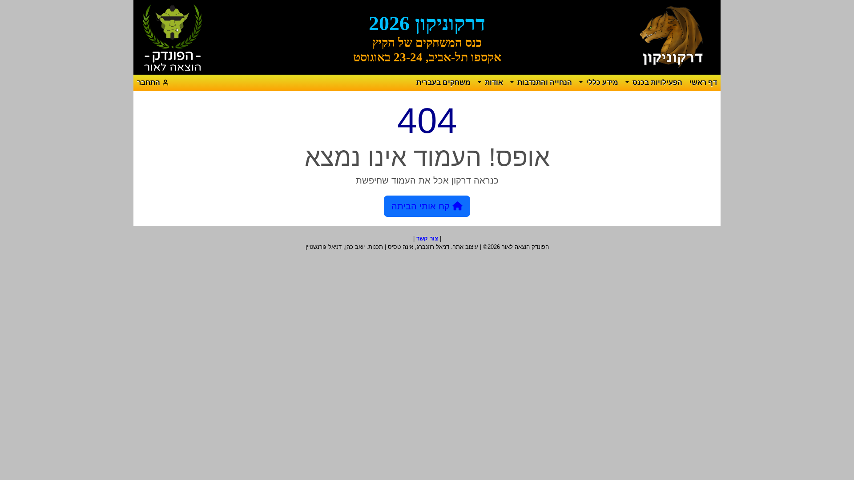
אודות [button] (493, 82)
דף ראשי (703, 82)
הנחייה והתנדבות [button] (544, 82)
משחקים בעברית (443, 82)
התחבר (149, 82)
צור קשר (427, 238)
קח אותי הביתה (421, 206)
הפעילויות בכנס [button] (656, 82)
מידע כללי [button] (601, 82)
